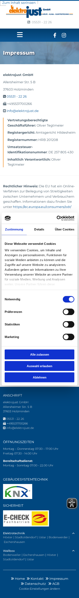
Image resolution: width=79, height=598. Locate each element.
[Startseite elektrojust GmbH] (39, 11)
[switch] (68, 312)
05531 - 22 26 (39, 22)
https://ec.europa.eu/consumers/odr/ (42, 207)
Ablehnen (39, 377)
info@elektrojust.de (23, 111)
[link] (73, 533)
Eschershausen (14, 542)
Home (19, 579)
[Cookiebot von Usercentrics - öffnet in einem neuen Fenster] (56, 218)
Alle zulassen (39, 354)
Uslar (30, 559)
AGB (53, 584)
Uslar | (44, 537)
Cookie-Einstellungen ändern (39, 589)
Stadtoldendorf (14, 559)
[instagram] (63, 35)
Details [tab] (39, 229)
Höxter (51, 555)
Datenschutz (34, 584)
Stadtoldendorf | (27, 537)
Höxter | (9, 537)
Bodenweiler (12, 555)
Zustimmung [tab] (14, 229)
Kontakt (36, 579)
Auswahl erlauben (39, 366)
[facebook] (54, 35)
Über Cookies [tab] (64, 229)
